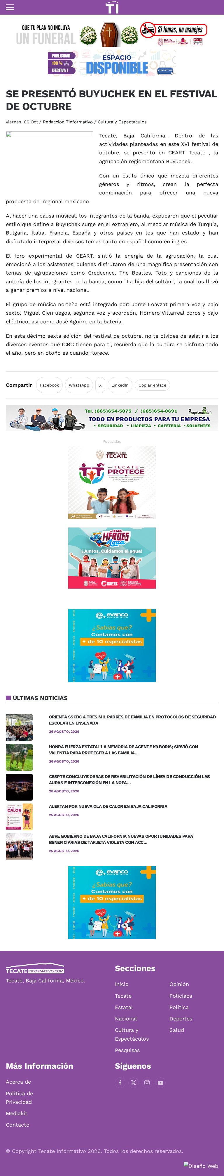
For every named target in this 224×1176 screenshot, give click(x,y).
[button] (10, 7)
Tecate (123, 996)
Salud (176, 1030)
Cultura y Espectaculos (122, 122)
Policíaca (180, 996)
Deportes (180, 1018)
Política (179, 1007)
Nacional (126, 1018)
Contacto (17, 1125)
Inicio (122, 984)
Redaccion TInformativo (68, 122)
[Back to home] (112, 7)
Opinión (179, 984)
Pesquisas (127, 1050)
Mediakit (16, 1113)
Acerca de (18, 1082)
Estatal (124, 1007)
